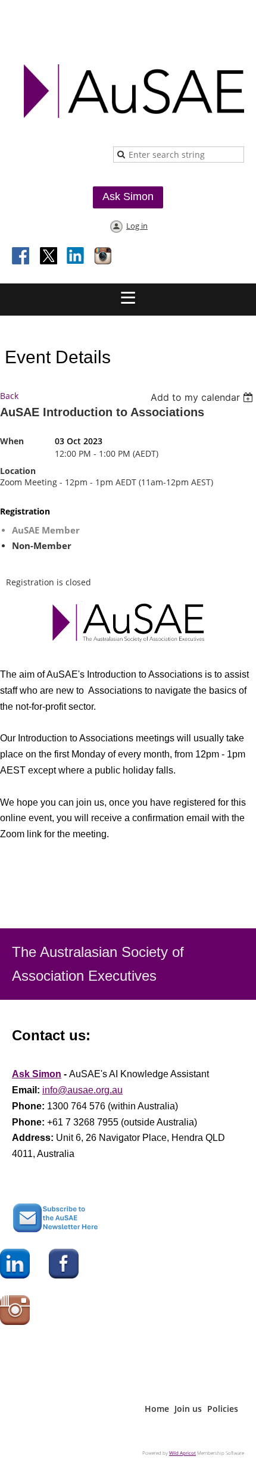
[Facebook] (21, 256)
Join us (188, 1408)
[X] (48, 256)
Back (9, 395)
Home (157, 1408)
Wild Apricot (182, 1452)
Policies (222, 1408)
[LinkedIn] (76, 256)
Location (18, 470)
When (12, 441)
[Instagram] (103, 256)
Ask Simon (128, 196)
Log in (137, 225)
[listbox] (203, 397)
